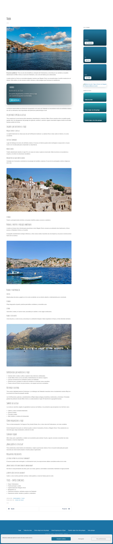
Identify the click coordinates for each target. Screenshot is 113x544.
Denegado (81, 539)
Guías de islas (19, 500)
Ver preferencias (101, 539)
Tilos (23, 498)
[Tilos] (39, 27)
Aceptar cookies (61, 539)
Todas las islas (28, 530)
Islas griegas (91, 530)
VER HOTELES (15, 100)
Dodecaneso (16, 498)
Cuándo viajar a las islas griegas (76, 530)
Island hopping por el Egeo (58, 530)
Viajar (19, 530)
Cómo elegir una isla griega (41, 530)
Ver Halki (88, 77)
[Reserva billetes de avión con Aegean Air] (94, 85)
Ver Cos (88, 60)
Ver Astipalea (89, 43)
